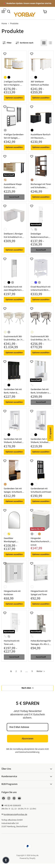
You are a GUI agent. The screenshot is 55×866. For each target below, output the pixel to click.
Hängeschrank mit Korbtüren (12, 593)
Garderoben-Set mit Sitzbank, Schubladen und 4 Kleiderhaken (14, 442)
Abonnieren (27, 738)
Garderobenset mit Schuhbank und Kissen (41, 490)
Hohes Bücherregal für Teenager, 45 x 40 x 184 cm (41, 644)
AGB (47, 749)
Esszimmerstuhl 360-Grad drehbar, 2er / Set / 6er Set (41, 340)
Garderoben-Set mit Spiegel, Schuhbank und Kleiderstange (13, 492)
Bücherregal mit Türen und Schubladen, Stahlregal (41, 187)
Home (4, 23)
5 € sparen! (50, 433)
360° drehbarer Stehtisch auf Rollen (40, 83)
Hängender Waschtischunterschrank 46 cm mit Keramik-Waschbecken (41, 543)
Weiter (40, 671)
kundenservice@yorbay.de (15, 814)
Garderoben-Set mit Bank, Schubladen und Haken (41, 392)
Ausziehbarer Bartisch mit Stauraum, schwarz (40, 138)
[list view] (50, 43)
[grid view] (44, 43)
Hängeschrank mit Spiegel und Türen (39, 593)
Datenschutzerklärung (29, 752)
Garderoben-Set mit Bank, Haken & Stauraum (13, 392)
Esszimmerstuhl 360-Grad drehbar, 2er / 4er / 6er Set (14, 340)
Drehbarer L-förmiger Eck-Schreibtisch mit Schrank (13, 237)
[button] (5, 860)
